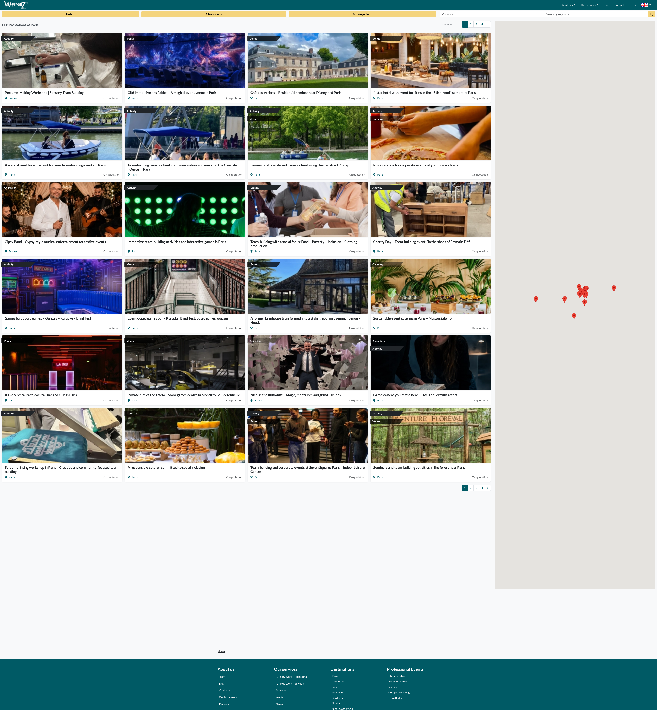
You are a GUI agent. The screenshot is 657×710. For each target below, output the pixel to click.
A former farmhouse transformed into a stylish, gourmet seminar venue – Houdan (305, 320)
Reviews (224, 704)
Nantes (336, 703)
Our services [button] (588, 4)
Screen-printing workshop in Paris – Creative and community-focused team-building (62, 469)
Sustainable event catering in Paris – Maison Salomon (413, 318)
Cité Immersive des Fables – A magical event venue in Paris (172, 92)
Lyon (335, 686)
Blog (606, 4)
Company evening (399, 692)
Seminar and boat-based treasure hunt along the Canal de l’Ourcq (299, 165)
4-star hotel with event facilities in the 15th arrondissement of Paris (424, 92)
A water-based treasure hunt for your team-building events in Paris (55, 165)
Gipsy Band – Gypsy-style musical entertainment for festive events (55, 242)
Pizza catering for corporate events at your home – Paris (415, 165)
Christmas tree (397, 676)
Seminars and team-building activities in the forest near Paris (419, 467)
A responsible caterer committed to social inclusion (166, 467)
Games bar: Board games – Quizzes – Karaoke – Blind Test (48, 318)
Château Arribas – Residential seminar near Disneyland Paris (296, 92)
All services (212, 14)
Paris (69, 14)
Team (222, 676)
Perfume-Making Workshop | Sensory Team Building (44, 92)
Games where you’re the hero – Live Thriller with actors (415, 395)
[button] (646, 5)
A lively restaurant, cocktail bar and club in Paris (41, 395)
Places (279, 704)
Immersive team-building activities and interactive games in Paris (177, 242)
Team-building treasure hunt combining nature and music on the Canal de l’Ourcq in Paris (182, 167)
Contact (619, 4)
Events (279, 697)
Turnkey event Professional (291, 676)
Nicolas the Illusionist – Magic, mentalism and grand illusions (295, 395)
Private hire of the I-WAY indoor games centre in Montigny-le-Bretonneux (184, 395)
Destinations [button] (565, 4)
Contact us (225, 690)
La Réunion (338, 681)
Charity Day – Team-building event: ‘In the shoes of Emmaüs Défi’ (422, 242)
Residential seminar (399, 681)
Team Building (396, 697)
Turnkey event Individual (290, 683)
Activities (281, 690)
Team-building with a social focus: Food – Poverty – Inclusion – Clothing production (303, 244)
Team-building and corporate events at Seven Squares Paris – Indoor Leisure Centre (307, 469)
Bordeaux (337, 697)
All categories (361, 14)
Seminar (393, 686)
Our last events (228, 697)
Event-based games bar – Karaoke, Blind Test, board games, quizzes (178, 318)
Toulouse (337, 692)
